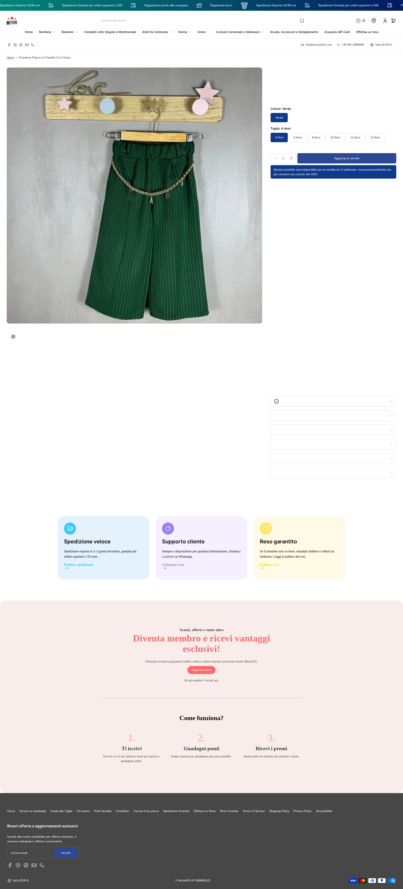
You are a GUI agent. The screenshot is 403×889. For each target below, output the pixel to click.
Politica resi (269, 565)
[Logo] (12, 20)
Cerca (11, 811)
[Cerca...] (302, 20)
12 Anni (355, 137)
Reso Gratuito (229, 811)
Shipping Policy (279, 811)
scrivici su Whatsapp (178, 556)
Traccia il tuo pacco (146, 811)
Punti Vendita (102, 811)
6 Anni (298, 137)
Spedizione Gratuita (176, 811)
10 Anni (335, 137)
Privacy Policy (302, 811)
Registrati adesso (201, 669)
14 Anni (375, 137)
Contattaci (122, 811)
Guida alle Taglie (61, 811)
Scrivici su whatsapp (32, 811)
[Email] (26, 44)
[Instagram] (15, 44)
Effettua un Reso (205, 811)
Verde (279, 117)
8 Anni (316, 137)
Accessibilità (324, 811)
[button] (393, 21)
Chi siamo (83, 811)
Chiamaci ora (173, 565)
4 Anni (279, 137)
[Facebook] (9, 44)
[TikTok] (21, 44)
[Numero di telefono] (32, 44)
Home (10, 57)
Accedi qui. (212, 680)
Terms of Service (254, 811)
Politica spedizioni (78, 565)
